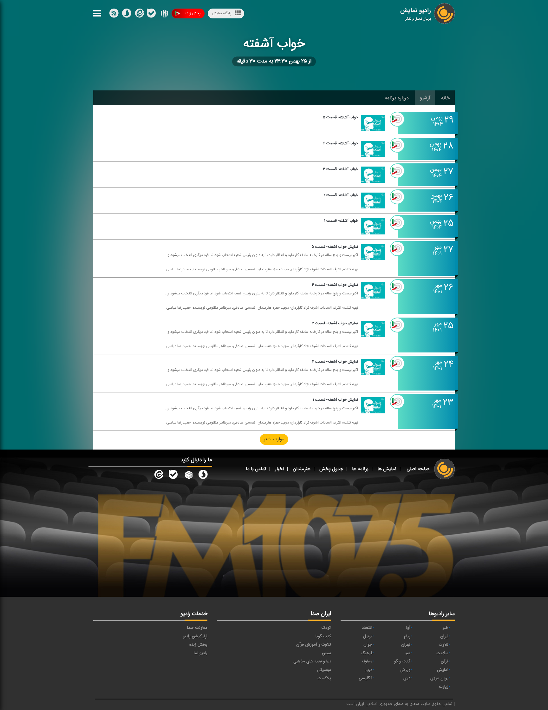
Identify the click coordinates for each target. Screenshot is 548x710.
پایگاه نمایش (221, 13)
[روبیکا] (163, 14)
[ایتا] (138, 14)
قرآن (444, 661)
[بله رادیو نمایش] (173, 476)
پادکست (324, 678)
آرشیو (425, 98)
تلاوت (443, 644)
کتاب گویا (323, 636)
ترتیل (367, 636)
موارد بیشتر (274, 439)
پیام (407, 636)
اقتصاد (367, 627)
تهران (405, 644)
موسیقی (324, 670)
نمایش (442, 670)
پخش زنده (192, 13)
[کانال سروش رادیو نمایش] (203, 476)
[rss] (114, 14)
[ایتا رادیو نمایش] (158, 476)
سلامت (442, 653)
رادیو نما (200, 653)
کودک (326, 627)
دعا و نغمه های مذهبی (312, 661)
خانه (445, 98)
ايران (444, 636)
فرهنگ (366, 653)
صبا (407, 653)
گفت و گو (402, 661)
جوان (367, 644)
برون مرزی (439, 678)
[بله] (126, 14)
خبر (445, 627)
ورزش (405, 670)
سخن (326, 653)
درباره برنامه (397, 98)
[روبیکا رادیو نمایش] (188, 476)
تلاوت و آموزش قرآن (313, 644)
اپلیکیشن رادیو (195, 636)
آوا (408, 627)
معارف (367, 661)
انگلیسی (365, 678)
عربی (368, 670)
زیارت (443, 686)
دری (406, 678)
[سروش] (151, 14)
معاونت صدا (197, 627)
